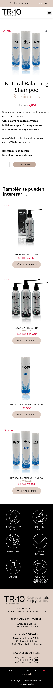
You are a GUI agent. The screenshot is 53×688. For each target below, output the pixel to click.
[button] (49, 13)
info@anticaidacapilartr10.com (30, 611)
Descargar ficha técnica (16, 151)
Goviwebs (28, 674)
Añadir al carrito (24, 164)
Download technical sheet (17, 155)
